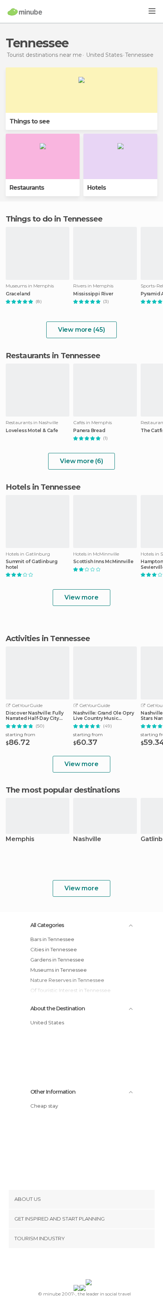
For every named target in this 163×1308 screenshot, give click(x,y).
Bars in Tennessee (52, 939)
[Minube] (25, 11)
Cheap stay (44, 1106)
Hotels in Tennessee (43, 487)
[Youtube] (99, 1265)
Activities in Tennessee (48, 638)
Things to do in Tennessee (54, 218)
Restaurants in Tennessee (53, 355)
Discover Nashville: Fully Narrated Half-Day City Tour (35, 715)
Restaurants (26, 187)
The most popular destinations (63, 790)
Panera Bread (89, 430)
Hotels (96, 187)
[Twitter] (79, 1265)
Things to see (29, 121)
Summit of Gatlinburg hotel (32, 564)
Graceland (18, 294)
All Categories (47, 925)
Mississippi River (93, 294)
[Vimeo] (89, 1265)
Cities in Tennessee (53, 949)
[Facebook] (69, 1265)
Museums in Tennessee (58, 970)
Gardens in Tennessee (57, 960)
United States (47, 1022)
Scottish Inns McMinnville (103, 561)
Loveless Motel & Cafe (32, 430)
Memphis (20, 839)
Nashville (87, 839)
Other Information (52, 1091)
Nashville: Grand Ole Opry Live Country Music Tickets (103, 715)
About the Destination (57, 1008)
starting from (20, 734)
